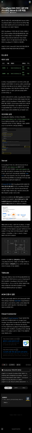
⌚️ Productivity (13, 12)
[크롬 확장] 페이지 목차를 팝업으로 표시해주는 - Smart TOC (15, 375)
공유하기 (16, 387)
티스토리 (5, 55)
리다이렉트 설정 (7, 114)
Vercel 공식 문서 (7, 184)
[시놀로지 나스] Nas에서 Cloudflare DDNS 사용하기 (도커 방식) (16, 373)
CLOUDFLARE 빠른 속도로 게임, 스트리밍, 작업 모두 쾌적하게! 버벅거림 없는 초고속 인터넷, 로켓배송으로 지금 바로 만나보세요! (16, 354)
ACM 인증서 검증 (8, 294)
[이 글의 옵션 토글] (6, 365)
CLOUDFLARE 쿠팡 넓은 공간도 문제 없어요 (15, 352)
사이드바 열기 (2, 2)
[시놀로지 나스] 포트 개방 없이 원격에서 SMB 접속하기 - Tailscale (16, 381)
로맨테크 (4, 397)
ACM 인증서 (18, 301)
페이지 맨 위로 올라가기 (30, 429)
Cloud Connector (9, 314)
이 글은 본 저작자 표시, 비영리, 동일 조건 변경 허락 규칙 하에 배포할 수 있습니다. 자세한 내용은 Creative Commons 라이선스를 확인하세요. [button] (28, 365)
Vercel (5, 161)
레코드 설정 (5, 59)
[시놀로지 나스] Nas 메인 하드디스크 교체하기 (11, 379)
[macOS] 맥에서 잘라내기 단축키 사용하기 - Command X (14, 377)
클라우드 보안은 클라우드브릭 (11, 341)
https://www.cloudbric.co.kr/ (10, 338)
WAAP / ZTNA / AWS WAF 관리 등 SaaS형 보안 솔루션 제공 (11, 343)
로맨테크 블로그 (2, 429)
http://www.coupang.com (9, 349)
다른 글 (23, 387)
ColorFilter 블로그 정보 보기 (30, 2)
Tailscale (5, 273)
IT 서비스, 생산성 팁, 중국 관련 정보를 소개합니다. (12, 399)
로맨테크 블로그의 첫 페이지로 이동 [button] (16, 2)
